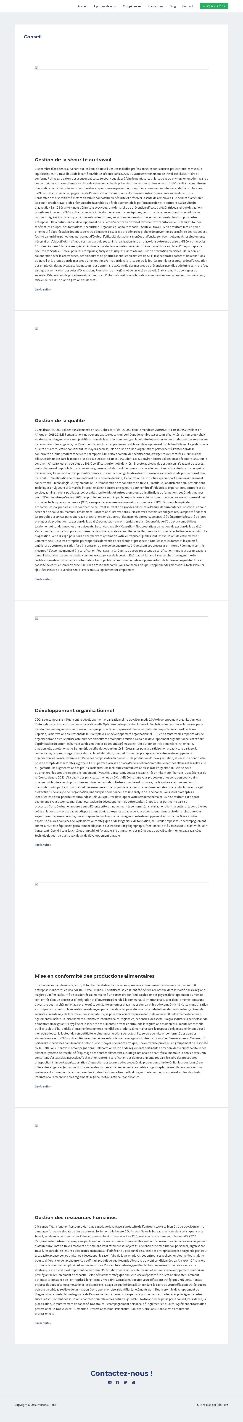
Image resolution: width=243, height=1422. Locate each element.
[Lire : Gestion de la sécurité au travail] (121, 109)
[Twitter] (125, 1382)
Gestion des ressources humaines (76, 1217)
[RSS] (133, 1382)
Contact (187, 6)
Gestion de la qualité (60, 420)
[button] (214, 6)
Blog (173, 6)
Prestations (155, 6)
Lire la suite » (43, 289)
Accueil (82, 6)
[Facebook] (117, 1382)
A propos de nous (105, 6)
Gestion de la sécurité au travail (73, 160)
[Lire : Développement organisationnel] (121, 659)
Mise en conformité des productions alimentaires (95, 976)
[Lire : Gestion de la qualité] (121, 370)
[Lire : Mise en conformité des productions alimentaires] (121, 925)
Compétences (132, 6)
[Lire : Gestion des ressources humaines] (121, 1167)
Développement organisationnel (74, 710)
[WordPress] (110, 1382)
